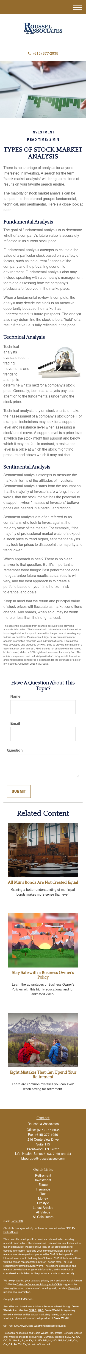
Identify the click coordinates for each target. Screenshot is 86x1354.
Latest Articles (43, 1207)
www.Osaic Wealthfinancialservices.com (43, 1325)
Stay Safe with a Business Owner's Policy (43, 975)
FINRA (32, 1310)
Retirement (43, 1175)
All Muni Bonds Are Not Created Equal (43, 882)
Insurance (43, 1189)
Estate (43, 1184)
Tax (43, 1193)
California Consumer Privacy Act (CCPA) (39, 1284)
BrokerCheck (10, 1232)
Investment (43, 1180)
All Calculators (43, 1216)
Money (43, 1198)
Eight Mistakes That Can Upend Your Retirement (43, 1074)
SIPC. (41, 1310)
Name (15, 696)
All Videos (43, 1212)
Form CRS (17, 1221)
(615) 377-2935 (45, 53)
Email (15, 723)
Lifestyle (43, 1203)
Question (15, 750)
